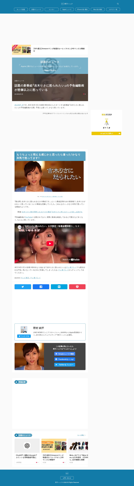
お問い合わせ (67, 478)
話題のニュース (36, 9)
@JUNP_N (19, 105)
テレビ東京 (25, 278)
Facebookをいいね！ (66, 359)
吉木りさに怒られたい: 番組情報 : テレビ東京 (52, 196)
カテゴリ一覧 (113, 9)
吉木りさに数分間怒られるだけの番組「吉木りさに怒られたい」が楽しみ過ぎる (52, 212)
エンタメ (51, 9)
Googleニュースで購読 (66, 354)
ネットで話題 (21, 9)
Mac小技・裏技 (97, 9)
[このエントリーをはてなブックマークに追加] (59, 286)
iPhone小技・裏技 (82, 9)
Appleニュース (66, 9)
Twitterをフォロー (66, 364)
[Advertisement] (67, 29)
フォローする (25, 336)
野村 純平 (38, 327)
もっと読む (80, 435)
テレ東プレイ (71, 267)
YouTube (28, 217)
